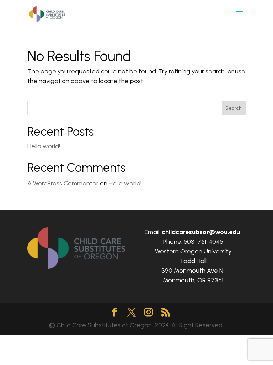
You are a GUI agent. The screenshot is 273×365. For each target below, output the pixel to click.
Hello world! (43, 146)
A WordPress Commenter (62, 183)
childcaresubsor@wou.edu (201, 232)
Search (233, 108)
